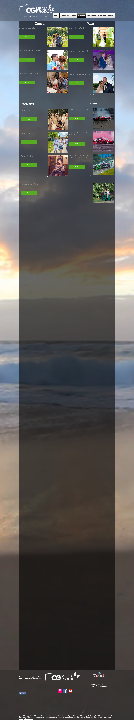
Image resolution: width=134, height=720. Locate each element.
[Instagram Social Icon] (60, 691)
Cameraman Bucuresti (85, 717)
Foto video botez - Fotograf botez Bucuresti (61, 717)
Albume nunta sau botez (35, 717)
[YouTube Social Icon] (70, 691)
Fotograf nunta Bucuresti (42, 715)
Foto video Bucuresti (59, 715)
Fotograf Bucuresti (25, 715)
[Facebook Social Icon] (65, 691)
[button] (65, 15)
